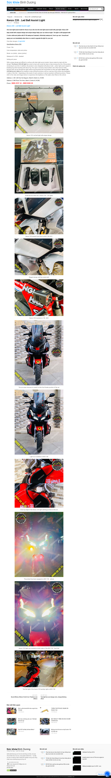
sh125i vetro (10, 767)
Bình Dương (21, 2)
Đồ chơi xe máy (18, 16)
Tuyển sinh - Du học (41, 8)
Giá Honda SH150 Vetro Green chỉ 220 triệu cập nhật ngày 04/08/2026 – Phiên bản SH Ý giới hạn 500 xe (51, 12)
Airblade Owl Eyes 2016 (89, 752)
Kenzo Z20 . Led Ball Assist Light (33, 16)
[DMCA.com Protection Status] (12, 770)
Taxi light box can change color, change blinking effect (53, 697)
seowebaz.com (70, 776)
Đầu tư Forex (84, 8)
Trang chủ (10, 8)
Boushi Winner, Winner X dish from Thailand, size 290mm (24, 697)
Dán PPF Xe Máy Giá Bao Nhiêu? (26, 729)
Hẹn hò (76, 8)
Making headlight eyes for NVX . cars (92, 766)
